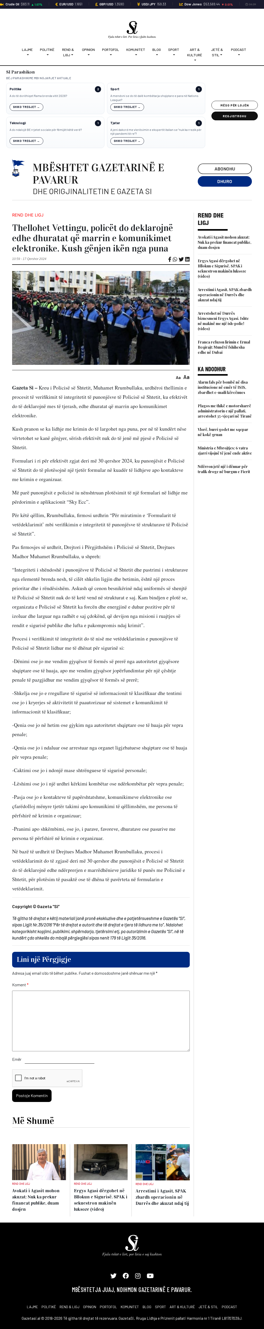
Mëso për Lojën (234, 105)
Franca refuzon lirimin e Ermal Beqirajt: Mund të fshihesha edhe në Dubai (224, 347)
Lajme (27, 49)
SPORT (160, 1307)
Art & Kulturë (194, 52)
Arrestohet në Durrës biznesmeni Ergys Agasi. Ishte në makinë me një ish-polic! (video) (223, 321)
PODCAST (229, 1307)
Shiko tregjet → (26, 107)
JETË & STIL (208, 1307)
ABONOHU (224, 168)
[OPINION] (88, 55)
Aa (178, 377)
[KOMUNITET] (136, 55)
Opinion (88, 49)
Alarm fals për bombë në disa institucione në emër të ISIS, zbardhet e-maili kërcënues (223, 387)
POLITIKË (49, 1307)
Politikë (47, 49)
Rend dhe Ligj (28, 215)
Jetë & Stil (217, 52)
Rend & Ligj (68, 52)
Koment (20, 984)
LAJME (32, 1307)
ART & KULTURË (182, 1307)
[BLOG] (156, 55)
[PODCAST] (238, 55)
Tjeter (115, 123)
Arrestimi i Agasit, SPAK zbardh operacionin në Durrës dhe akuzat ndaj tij (225, 294)
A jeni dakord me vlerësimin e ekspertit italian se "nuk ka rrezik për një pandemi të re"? (156, 131)
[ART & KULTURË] (195, 60)
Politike (15, 89)
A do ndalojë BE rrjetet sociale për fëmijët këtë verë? (46, 129)
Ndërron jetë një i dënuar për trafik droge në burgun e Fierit (224, 469)
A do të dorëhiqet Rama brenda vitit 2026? (38, 95)
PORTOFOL (108, 1307)
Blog (156, 49)
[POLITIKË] (47, 55)
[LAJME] (27, 55)
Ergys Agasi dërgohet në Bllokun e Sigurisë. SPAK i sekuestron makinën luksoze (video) (222, 268)
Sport (173, 49)
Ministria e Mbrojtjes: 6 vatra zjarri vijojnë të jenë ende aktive (225, 451)
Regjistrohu (235, 116)
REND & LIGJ (69, 1307)
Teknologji (18, 123)
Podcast (238, 49)
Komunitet (135, 49)
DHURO (224, 181)
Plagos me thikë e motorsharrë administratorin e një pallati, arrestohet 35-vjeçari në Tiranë (225, 411)
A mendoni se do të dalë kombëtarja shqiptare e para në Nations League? (154, 98)
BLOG (147, 1307)
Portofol (110, 49)
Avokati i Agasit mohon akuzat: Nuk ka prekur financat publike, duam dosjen (224, 242)
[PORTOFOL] (111, 55)
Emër (16, 1059)
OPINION (89, 1307)
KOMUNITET (130, 1307)
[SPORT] (174, 55)
